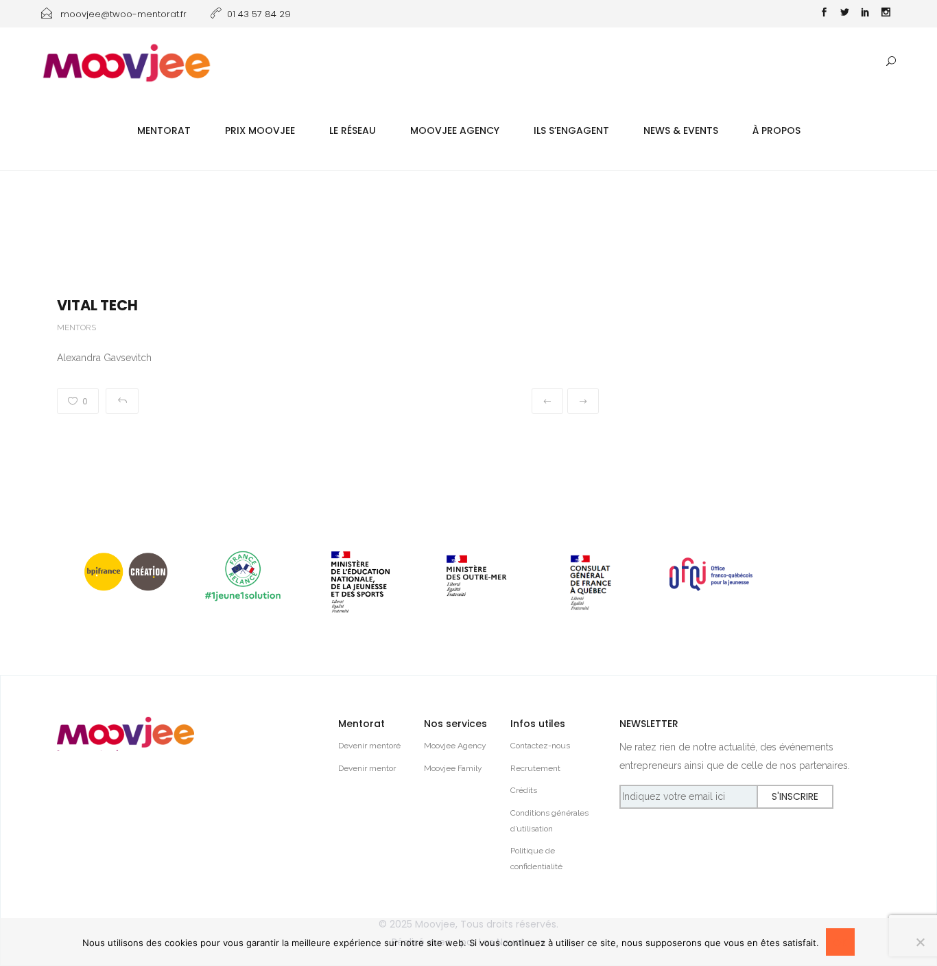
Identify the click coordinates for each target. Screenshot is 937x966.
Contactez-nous (540, 745)
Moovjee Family (453, 768)
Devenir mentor (367, 768)
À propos (776, 130)
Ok (840, 943)
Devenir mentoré (369, 745)
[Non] (920, 942)
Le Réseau (352, 130)
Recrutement (535, 768)
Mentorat (164, 130)
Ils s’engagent (571, 130)
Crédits (523, 790)
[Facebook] (824, 13)
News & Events (680, 130)
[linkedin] (865, 13)
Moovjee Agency (454, 130)
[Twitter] (844, 13)
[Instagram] (885, 13)
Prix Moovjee (260, 130)
